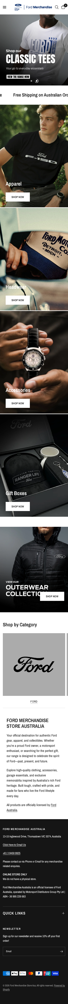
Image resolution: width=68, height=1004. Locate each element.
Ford (33, 701)
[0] (62, 7)
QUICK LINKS (14, 913)
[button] (52, 596)
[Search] (57, 7)
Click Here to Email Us (14, 845)
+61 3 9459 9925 (11, 853)
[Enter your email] (61, 951)
